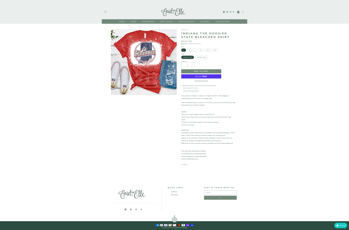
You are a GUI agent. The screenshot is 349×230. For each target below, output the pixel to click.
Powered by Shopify (180, 227)
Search (174, 192)
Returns (174, 195)
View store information (191, 91)
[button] (106, 11)
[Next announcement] (237, 1)
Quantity (184, 61)
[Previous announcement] (112, 1)
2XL (208, 50)
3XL (215, 50)
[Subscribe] (220, 198)
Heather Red (187, 57)
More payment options (201, 80)
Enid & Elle (170, 227)
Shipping (184, 43)
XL (201, 50)
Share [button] (185, 164)
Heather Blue (201, 57)
